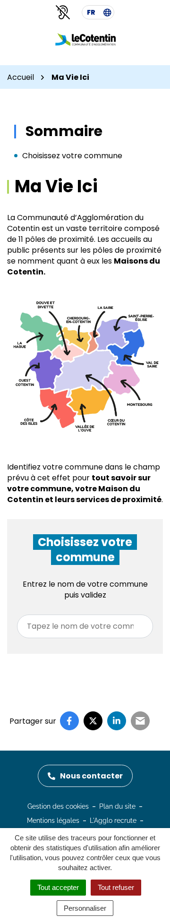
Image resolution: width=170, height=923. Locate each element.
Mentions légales (53, 820)
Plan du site (117, 806)
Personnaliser (85, 908)
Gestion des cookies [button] (58, 806)
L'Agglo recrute (113, 820)
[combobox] (85, 626)
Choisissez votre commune (72, 155)
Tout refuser (116, 887)
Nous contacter (91, 775)
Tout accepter (58, 887)
